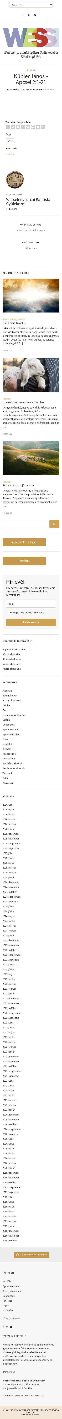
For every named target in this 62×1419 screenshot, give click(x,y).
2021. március (10, 1100)
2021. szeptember (12, 1071)
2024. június (8, 911)
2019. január (9, 1226)
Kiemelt (7, 748)
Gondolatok (9, 724)
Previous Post (31, 227)
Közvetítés (8, 1310)
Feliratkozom (31, 622)
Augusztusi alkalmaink (14, 649)
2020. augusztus (11, 1134)
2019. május (8, 1206)
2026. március (10, 819)
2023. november (11, 945)
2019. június (8, 1201)
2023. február (9, 988)
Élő (4, 710)
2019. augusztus (11, 1192)
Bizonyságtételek (12, 700)
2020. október (10, 1124)
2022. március (10, 1042)
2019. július (8, 1196)
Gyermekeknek (10, 729)
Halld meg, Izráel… (14, 323)
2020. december (11, 1114)
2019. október (10, 1182)
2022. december (11, 998)
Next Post (29, 245)
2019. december (11, 1172)
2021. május (8, 1090)
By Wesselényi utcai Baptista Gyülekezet (25, 89)
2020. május (8, 1148)
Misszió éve (9, 758)
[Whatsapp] (23, 127)
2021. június (8, 1085)
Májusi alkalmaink (11, 663)
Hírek (5, 739)
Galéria (6, 719)
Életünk (6, 705)
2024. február (9, 930)
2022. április (9, 1037)
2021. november (11, 1061)
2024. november (11, 887)
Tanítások (31, 70)
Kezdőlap (7, 1281)
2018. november (11, 1235)
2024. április (9, 920)
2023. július (8, 964)
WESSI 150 (8, 782)
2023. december (11, 940)
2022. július (8, 1022)
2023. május (8, 974)
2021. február (9, 1104)
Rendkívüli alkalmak (13, 763)
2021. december (11, 1056)
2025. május (8, 862)
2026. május (8, 809)
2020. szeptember (12, 1129)
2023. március (10, 983)
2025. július (8, 853)
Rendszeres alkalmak (14, 768)
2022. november (11, 1003)
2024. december (11, 882)
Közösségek (9, 753)
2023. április (9, 979)
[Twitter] (13, 127)
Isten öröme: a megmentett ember (23, 402)
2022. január (9, 1051)
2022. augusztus (11, 1017)
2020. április (9, 1153)
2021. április (9, 1095)
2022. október (10, 1008)
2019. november (11, 1177)
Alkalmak (7, 690)
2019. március (10, 1216)
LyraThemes (37, 1414)
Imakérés (24, 560)
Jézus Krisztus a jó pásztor (19, 485)
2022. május (8, 1032)
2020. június (8, 1143)
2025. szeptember (12, 843)
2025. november (11, 838)
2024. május (8, 916)
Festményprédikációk (14, 715)
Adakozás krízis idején (24, 542)
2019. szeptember (12, 1187)
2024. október (10, 891)
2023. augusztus (11, 959)
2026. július (8, 804)
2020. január (9, 1167)
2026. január (9, 828)
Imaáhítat (7, 744)
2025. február (9, 872)
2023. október (10, 950)
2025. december (11, 833)
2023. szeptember (12, 954)
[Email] (38, 127)
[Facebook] (8, 127)
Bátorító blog (9, 695)
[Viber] (28, 127)
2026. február (9, 824)
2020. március (10, 1158)
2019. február (9, 1221)
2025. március (10, 867)
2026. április (9, 814)
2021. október (10, 1066)
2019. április (9, 1211)
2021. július (8, 1080)
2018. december (11, 1230)
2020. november (11, 1119)
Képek (6, 1305)
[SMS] (33, 127)
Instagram (7, 1327)
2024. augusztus (11, 901)
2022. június (8, 1027)
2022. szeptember (12, 1012)
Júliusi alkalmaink (11, 654)
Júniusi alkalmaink (12, 659)
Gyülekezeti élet (9, 319)
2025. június (8, 858)
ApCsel (10, 140)
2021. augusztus (11, 1075)
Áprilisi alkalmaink (12, 668)
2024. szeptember (12, 896)
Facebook (3, 1327)
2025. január (9, 877)
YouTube (11, 1327)
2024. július (8, 906)
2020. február (9, 1163)
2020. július (8, 1138)
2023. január (9, 993)
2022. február (9, 1046)
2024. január (9, 935)
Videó (5, 777)
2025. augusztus (11, 848)
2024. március (10, 925)
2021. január (9, 1109)
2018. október (10, 1240)
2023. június (8, 969)
